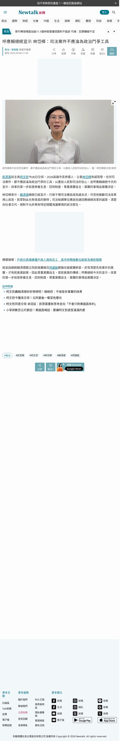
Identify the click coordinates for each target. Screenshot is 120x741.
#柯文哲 (34, 355)
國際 (14, 21)
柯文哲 (24, 177)
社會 (35, 21)
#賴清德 (61, 355)
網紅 (77, 21)
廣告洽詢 (39, 725)
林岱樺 (86, 177)
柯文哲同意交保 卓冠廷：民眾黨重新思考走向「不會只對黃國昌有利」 (52, 304)
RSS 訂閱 (39, 699)
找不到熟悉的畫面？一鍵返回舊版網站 (59, 3)
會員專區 (23, 725)
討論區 (5, 703)
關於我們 (23, 699)
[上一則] (108, 31)
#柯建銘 (75, 355)
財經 (25, 21)
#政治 (7, 355)
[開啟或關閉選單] (5, 12)
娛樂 (67, 21)
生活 (56, 21)
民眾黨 (6, 177)
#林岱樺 (47, 355)
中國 (46, 21)
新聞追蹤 (7, 725)
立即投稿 (23, 712)
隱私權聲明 (39, 714)
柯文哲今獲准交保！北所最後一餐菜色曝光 (34, 298)
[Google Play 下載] (82, 720)
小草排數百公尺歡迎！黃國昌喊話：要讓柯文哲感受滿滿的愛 (45, 310)
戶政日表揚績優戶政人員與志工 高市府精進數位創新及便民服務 (59, 260)
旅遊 (109, 21)
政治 (4, 21)
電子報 (5, 719)
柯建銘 (53, 268)
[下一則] (114, 31)
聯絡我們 (23, 706)
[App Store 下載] (107, 720)
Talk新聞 (6, 708)
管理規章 (39, 720)
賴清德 (24, 195)
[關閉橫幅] (115, 3)
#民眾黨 (20, 355)
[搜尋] (114, 12)
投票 (4, 714)
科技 (99, 21)
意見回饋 (23, 718)
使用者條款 (39, 706)
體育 (88, 21)
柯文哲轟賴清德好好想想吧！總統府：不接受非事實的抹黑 (44, 292)
